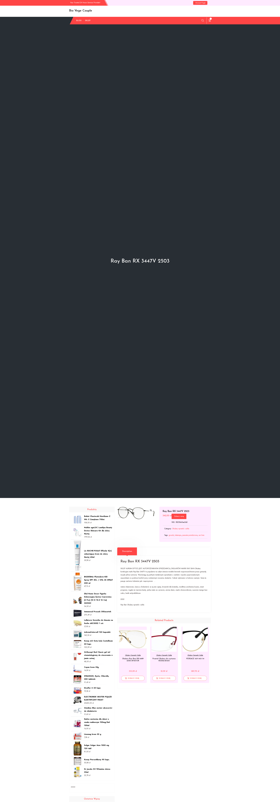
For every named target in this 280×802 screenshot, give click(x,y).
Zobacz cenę (179, 516)
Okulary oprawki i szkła (180, 528)
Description (127, 551)
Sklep (88, 20)
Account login (200, 3)
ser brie (201, 535)
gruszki (171, 535)
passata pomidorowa (190, 535)
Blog (79, 20)
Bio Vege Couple (80, 10)
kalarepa (178, 535)
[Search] (202, 20)
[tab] (127, 551)
